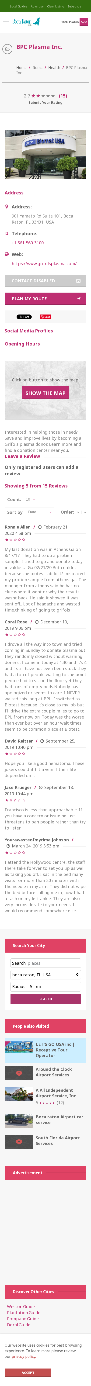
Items (37, 67)
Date (32, 512)
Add (84, 22)
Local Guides (18, 6)
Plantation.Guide (23, 1312)
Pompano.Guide (23, 1318)
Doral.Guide (18, 1324)
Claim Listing (55, 6)
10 (28, 499)
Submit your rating (45, 102)
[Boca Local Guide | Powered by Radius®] (26, 22)
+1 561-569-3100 (28, 242)
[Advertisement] (45, 1230)
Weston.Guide (21, 1306)
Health (54, 67)
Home (21, 67)
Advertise (37, 6)
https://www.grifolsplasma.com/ (44, 263)
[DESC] (78, 512)
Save (47, 316)
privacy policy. (24, 1356)
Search (19, 963)
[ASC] (85, 512)
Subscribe (74, 6)
